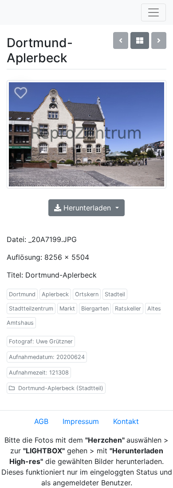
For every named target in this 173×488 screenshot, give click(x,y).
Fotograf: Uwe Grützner (41, 341)
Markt (67, 308)
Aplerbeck (55, 294)
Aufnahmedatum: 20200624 (47, 357)
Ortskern (86, 294)
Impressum (81, 421)
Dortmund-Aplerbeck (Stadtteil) (59, 388)
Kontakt (126, 421)
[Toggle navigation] (153, 12)
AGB (41, 421)
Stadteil (115, 294)
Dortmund (22, 294)
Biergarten (95, 308)
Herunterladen (87, 207)
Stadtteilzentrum (31, 308)
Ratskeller (128, 308)
